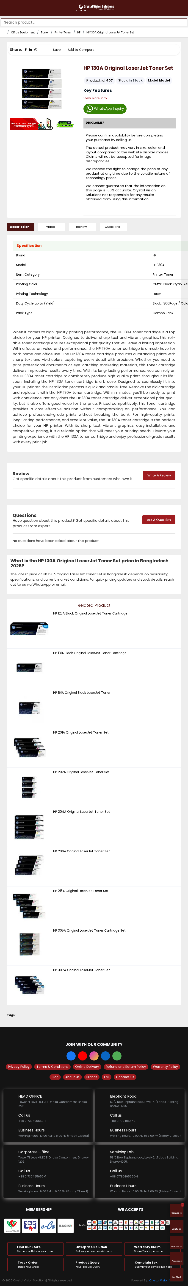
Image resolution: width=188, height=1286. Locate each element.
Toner (45, 32)
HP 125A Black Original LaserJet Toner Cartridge (90, 613)
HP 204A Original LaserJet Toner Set (81, 812)
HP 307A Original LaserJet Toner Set (81, 970)
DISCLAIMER (95, 122)
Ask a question (159, 519)
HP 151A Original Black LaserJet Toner (82, 693)
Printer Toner (63, 32)
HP (78, 32)
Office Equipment (23, 32)
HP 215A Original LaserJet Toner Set (80, 891)
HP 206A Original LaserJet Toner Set (81, 851)
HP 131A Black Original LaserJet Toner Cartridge (90, 653)
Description (19, 227)
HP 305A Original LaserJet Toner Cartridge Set (89, 930)
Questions (112, 227)
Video (50, 227)
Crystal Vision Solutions (165, 1280)
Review (81, 227)
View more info (95, 99)
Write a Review (159, 475)
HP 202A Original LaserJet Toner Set (81, 772)
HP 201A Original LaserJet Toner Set (81, 732)
